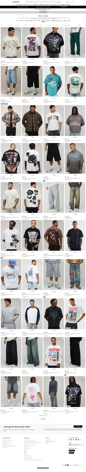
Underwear (43, 21)
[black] (43, 180)
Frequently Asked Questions (8, 440)
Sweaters (48, 20)
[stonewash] (1, 103)
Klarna (25, 449)
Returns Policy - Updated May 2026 (9, 445)
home (16, 14)
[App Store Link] (72, 452)
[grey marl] (45, 180)
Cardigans (65, 20)
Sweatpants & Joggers (55, 20)
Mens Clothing (22, 14)
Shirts (17, 20)
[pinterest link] (71, 439)
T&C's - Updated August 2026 (29, 440)
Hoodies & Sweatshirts (29, 20)
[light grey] (3, 103)
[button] (67, 2)
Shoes (69, 20)
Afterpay (25, 451)
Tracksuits (43, 20)
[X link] (80, 439)
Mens (18, 14)
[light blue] (5, 103)
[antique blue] (4, 103)
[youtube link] (76, 439)
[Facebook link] (73, 439)
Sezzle (25, 454)
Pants (35, 20)
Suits (61, 20)
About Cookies (27, 455)
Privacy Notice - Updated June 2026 (30, 441)
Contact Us (5, 441)
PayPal (25, 452)
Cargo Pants (21, 20)
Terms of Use (26, 446)
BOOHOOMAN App (27, 458)
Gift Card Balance (27, 448)
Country (70, 442)
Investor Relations (49, 440)
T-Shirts (38, 20)
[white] (2, 257)
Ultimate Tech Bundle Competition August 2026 (33, 459)
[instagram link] (69, 439)
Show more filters (66, 25)
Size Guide (4, 447)
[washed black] (2, 103)
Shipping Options (6, 444)
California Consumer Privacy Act (30, 445)
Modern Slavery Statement (51, 441)
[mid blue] (7, 103)
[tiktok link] (78, 439)
